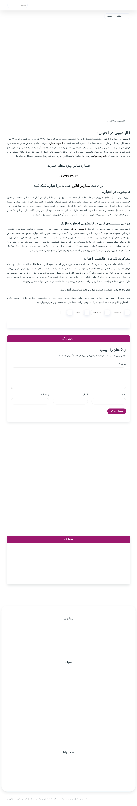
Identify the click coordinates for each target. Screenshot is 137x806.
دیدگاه (122, 364)
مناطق (78, 312)
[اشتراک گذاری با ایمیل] (18, 324)
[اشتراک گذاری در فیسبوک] (118, 324)
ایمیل (85, 394)
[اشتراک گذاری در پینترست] (78, 324)
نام (124, 394)
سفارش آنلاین (81, 185)
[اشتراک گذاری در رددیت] (58, 324)
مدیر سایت (117, 312)
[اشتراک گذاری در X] (98, 324)
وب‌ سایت (45, 394)
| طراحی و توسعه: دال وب (18, 799)
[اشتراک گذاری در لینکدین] (38, 324)
